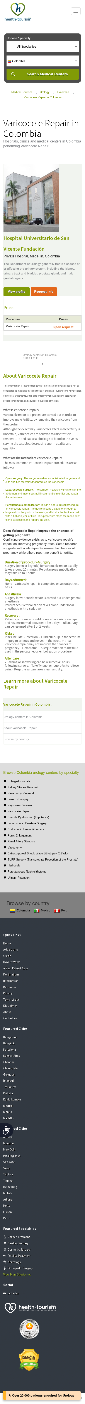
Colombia (63, 92)
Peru (64, 910)
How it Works (11, 962)
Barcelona (9, 1049)
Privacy (8, 993)
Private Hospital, (16, 256)
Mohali (7, 1193)
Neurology (14, 1262)
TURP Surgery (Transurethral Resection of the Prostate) (43, 859)
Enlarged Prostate (19, 781)
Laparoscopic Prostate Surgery (27, 823)
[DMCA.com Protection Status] (29, 1359)
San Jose (9, 1162)
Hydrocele (14, 865)
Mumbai (8, 1143)
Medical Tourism (21, 92)
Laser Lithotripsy (18, 799)
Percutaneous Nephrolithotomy (27, 871)
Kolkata (8, 1093)
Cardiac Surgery (18, 1243)
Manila (7, 1112)
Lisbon (7, 1212)
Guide (7, 956)
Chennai (8, 1062)
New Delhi (9, 1149)
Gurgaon (9, 1074)
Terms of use (11, 999)
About (7, 1012)
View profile (16, 291)
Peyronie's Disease (20, 805)
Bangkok (9, 1043)
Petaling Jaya (12, 1156)
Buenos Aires (11, 1056)
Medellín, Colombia (45, 256)
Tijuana (8, 1181)
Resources (9, 987)
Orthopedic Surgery (20, 1268)
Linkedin (13, 1293)
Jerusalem (9, 1087)
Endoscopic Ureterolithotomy (26, 829)
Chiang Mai (10, 1068)
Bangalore (10, 1037)
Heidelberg (10, 1187)
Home (7, 943)
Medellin (8, 1118)
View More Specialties (17, 1274)
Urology (44, 92)
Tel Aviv (8, 1174)
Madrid (8, 1106)
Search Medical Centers (47, 74)
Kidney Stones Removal (23, 787)
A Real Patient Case (15, 968)
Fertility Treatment (19, 1256)
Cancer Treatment (19, 1237)
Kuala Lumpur (12, 1099)
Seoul (6, 1168)
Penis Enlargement (20, 835)
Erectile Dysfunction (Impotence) (28, 817)
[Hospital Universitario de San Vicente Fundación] (31, 197)
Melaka (7, 1137)
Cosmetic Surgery (19, 1249)
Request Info (43, 291)
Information (11, 981)
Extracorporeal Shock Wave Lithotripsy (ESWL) (38, 853)
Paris (6, 1218)
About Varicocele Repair (20, 728)
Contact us (10, 1018)
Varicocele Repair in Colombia (42, 97)
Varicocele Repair (19, 811)
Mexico (45, 910)
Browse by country (16, 739)
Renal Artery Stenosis (21, 841)
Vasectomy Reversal (21, 793)
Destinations (11, 974)
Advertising (10, 949)
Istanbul (8, 1080)
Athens (7, 1199)
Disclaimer (10, 1006)
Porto (6, 1205)
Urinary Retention (18, 877)
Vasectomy (15, 847)
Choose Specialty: (19, 38)
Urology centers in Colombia (22, 716)
